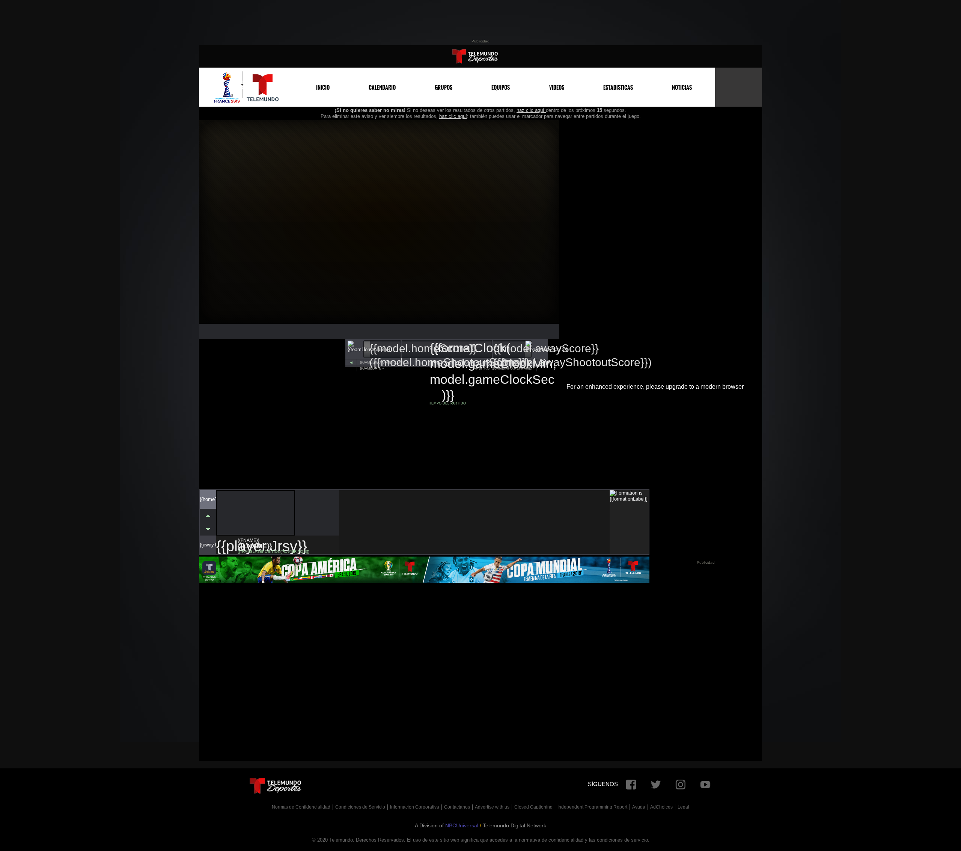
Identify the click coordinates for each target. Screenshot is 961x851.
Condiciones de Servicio (360, 807)
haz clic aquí (531, 110)
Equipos (500, 87)
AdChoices (661, 807)
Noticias (682, 87)
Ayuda (638, 807)
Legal (683, 807)
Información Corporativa (414, 807)
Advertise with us (492, 807)
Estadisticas (618, 87)
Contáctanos (457, 807)
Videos (556, 87)
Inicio (323, 87)
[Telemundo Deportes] (475, 56)
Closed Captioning (533, 807)
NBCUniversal (461, 825)
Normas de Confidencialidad (301, 807)
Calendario (382, 87)
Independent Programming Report (592, 807)
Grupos (443, 87)
